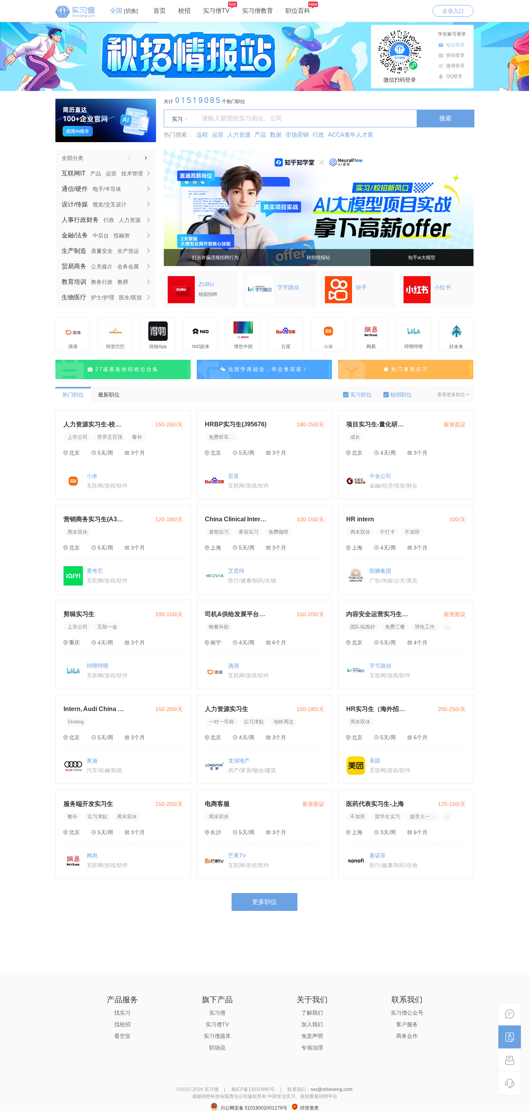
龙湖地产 (239, 761)
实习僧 (217, 1013)
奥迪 (92, 761)
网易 (92, 855)
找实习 (122, 1013)
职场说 (217, 1047)
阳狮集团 (380, 571)
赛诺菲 (377, 855)
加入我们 (312, 1024)
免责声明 (312, 1036)
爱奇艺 (95, 571)
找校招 (122, 1024)
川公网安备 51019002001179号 (253, 1108)
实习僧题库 (217, 1036)
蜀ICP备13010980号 (253, 1089)
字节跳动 (380, 666)
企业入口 (453, 11)
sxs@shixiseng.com (331, 1089)
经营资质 (309, 1108)
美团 (374, 761)
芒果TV (237, 855)
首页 (159, 10)
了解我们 (312, 1013)
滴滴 (233, 666)
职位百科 (297, 10)
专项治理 (312, 1047)
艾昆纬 (236, 571)
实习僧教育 (257, 10)
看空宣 (122, 1036)
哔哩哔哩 (97, 666)
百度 (233, 476)
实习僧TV (216, 10)
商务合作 (407, 1036)
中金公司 (380, 476)
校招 (184, 10)
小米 (92, 476)
